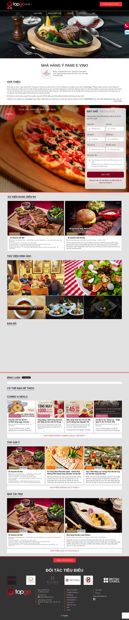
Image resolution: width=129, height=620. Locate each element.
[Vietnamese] (8, 8)
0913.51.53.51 (107, 111)
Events (70, 13)
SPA (68, 607)
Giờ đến (109, 124)
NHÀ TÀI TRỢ (71, 605)
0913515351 (58, 75)
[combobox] (28, 4)
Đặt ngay (23, 467)
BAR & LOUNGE (72, 590)
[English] (11, 8)
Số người (90, 134)
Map (93, 13)
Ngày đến (90, 124)
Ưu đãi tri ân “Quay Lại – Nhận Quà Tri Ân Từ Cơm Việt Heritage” (108, 422)
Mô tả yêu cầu (92, 155)
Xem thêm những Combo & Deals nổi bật (64, 436)
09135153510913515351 (80, 427)
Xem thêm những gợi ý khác (64, 487)
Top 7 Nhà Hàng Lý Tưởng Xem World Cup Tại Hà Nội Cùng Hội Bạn (103, 473)
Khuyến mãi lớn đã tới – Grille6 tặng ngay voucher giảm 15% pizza (19, 422)
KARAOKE (70, 595)
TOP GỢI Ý (51, 467)
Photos (82, 13)
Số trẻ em (109, 134)
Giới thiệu (38, 13)
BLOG (69, 610)
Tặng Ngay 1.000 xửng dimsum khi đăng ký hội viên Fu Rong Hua (50, 422)
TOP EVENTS (71, 600)
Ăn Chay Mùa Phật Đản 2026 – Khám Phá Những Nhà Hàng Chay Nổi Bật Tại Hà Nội (64, 473)
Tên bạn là (91, 145)
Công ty (97, 593)
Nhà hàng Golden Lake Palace (78, 535)
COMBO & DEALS (14, 416)
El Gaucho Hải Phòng (76, 238)
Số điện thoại (110, 145)
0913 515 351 (101, 240)
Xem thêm (118, 101)
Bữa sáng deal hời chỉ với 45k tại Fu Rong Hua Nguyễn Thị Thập (79, 422)
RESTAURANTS (14, 234)
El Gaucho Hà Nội (17, 238)
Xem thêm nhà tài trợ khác (64, 551)
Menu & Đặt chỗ (54, 13)
